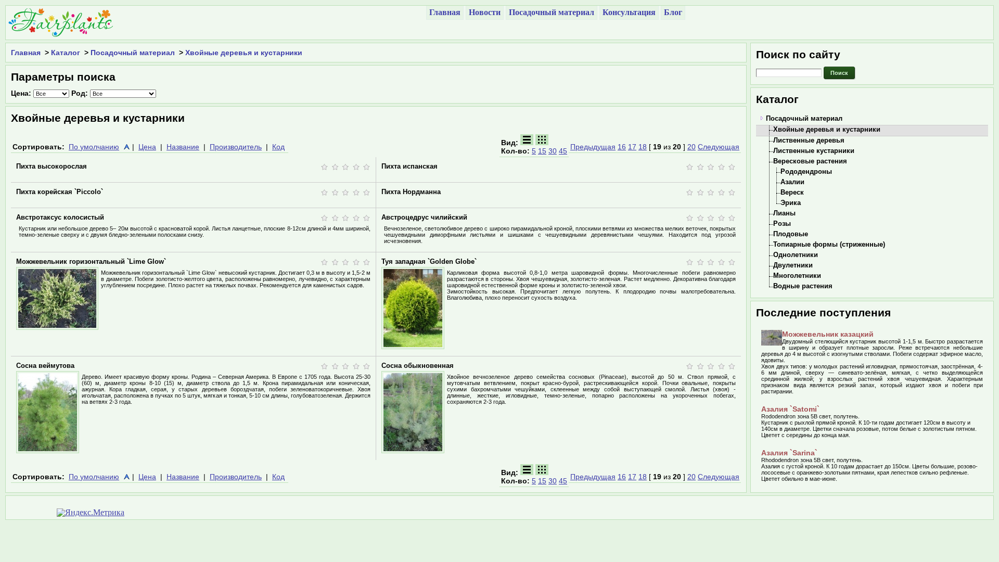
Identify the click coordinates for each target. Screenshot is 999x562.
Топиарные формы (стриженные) (829, 244)
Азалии (792, 182)
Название (182, 147)
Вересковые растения (810, 161)
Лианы (784, 213)
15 (542, 151)
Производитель (236, 147)
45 (563, 151)
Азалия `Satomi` (790, 409)
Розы (782, 223)
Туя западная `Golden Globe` (429, 261)
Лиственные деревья (808, 140)
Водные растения (802, 286)
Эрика (790, 203)
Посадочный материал (133, 52)
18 (642, 147)
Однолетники (795, 255)
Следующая (718, 147)
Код (278, 147)
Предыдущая (593, 147)
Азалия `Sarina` (789, 453)
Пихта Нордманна (411, 192)
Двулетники (793, 265)
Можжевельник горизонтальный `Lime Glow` (91, 261)
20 (691, 147)
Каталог (65, 52)
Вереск (792, 192)
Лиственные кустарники (813, 151)
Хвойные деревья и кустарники (243, 52)
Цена (147, 147)
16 (622, 147)
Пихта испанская (409, 166)
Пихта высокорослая (51, 166)
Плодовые (790, 234)
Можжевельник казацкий (828, 334)
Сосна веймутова (45, 365)
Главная (26, 52)
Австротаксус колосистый (60, 217)
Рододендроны (806, 171)
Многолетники (797, 275)
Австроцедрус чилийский (424, 217)
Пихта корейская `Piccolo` (59, 192)
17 (632, 147)
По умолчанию (94, 147)
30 (552, 151)
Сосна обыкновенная (417, 365)
